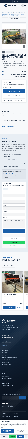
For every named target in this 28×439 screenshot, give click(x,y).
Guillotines (5, 348)
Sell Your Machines (7, 376)
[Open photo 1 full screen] (14, 36)
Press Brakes (5, 350)
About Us (4, 373)
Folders (4, 355)
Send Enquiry (14, 231)
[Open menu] (24, 5)
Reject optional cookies (21, 431)
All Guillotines (8, 265)
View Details (9, 307)
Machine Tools (6, 362)
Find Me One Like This (14, 91)
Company (5, 211)
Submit (23, 397)
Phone (5, 199)
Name (5, 192)
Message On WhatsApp (14, 95)
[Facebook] (3, 341)
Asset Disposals (6, 380)
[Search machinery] (21, 5)
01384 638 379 (9, 100)
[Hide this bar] (26, 436)
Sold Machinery (19, 12)
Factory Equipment (7, 364)
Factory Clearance (7, 378)
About (11, 416)
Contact (4, 387)
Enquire (19, 307)
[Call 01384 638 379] (10, 1)
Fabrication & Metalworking (9, 357)
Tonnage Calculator (7, 385)
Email (5, 205)
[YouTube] (6, 341)
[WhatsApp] (9, 341)
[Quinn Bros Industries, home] (10, 5)
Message (5, 217)
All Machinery (5, 366)
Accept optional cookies (7, 431)
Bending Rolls (5, 352)
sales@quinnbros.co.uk (7, 337)
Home (3, 12)
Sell (7, 416)
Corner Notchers (6, 359)
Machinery (9, 12)
